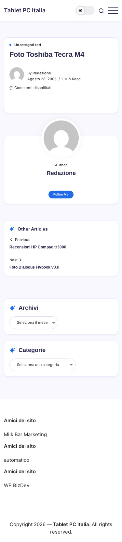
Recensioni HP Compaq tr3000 (37, 247)
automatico (16, 460)
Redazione (42, 73)
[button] (85, 10)
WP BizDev (16, 485)
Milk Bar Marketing (25, 434)
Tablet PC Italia (25, 10)
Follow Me (61, 194)
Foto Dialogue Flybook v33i (34, 267)
